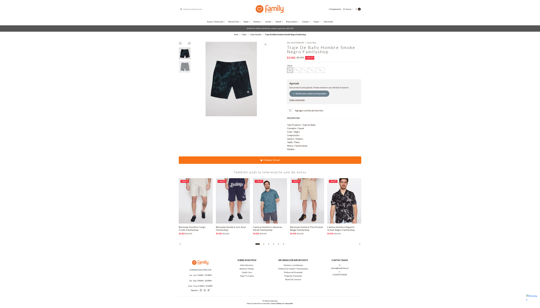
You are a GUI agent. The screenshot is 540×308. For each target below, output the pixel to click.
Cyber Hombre (256, 34)
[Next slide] (188, 44)
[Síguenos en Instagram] (201, 290)
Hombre (256, 22)
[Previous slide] (182, 44)
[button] (257, 244)
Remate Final (233, 22)
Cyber (244, 34)
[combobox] (194, 9)
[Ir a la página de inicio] (270, 9)
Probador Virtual (270, 160)
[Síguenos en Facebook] (204, 290)
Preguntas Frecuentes (293, 276)
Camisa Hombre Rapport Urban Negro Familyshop (341, 228)
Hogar (316, 22)
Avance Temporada (215, 22)
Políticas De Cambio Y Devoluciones (293, 269)
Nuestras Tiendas (247, 269)
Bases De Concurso (293, 279)
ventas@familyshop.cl (340, 268)
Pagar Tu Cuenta (247, 276)
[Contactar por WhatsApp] (531, 299)
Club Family (328, 22)
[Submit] (181, 9)
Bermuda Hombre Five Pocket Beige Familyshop (306, 228)
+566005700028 (339, 275)
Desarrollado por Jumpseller (282, 303)
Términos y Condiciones (293, 265)
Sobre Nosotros (246, 265)
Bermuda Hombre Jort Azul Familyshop (231, 228)
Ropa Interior (291, 22)
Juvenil (268, 22)
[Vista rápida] (208, 201)
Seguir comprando (297, 100)
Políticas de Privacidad (293, 272)
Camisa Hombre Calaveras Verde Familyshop (267, 228)
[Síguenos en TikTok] (208, 290)
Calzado (305, 22)
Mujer (246, 22)
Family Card (247, 272)
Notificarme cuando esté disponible (311, 93)
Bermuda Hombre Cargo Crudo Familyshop (192, 228)
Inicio (236, 34)
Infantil (278, 22)
